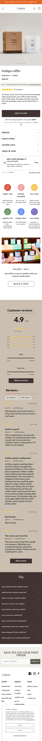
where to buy (32, 686)
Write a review (21, 381)
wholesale (6, 690)
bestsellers (6, 686)
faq (28, 690)
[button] (2, 8)
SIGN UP (35, 661)
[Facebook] (30, 673)
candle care (19, 697)
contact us (31, 698)
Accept (20, 725)
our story (18, 686)
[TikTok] (39, 673)
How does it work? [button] (34, 172)
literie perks (6, 694)
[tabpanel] (21, 481)
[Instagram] (34, 673)
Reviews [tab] (12, 390)
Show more (21, 561)
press (29, 694)
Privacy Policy (30, 719)
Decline (20, 730)
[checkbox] (25, 398)
